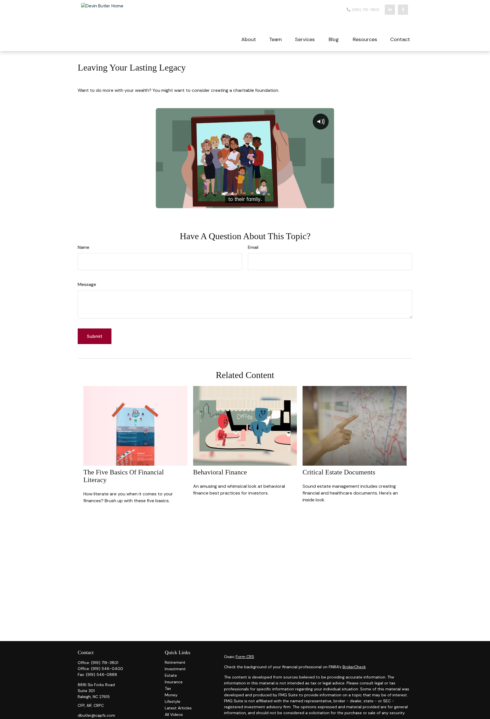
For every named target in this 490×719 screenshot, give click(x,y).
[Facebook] (403, 10)
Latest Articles (178, 707)
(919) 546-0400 (107, 668)
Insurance (174, 681)
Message (87, 284)
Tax (168, 688)
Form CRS (245, 656)
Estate (171, 675)
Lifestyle (172, 701)
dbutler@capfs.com (96, 715)
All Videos (174, 714)
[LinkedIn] (390, 10)
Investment (175, 668)
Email (253, 247)
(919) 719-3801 (365, 9)
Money (171, 694)
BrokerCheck (354, 666)
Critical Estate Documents (339, 472)
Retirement (175, 662)
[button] (248, 39)
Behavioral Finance (220, 472)
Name (83, 247)
